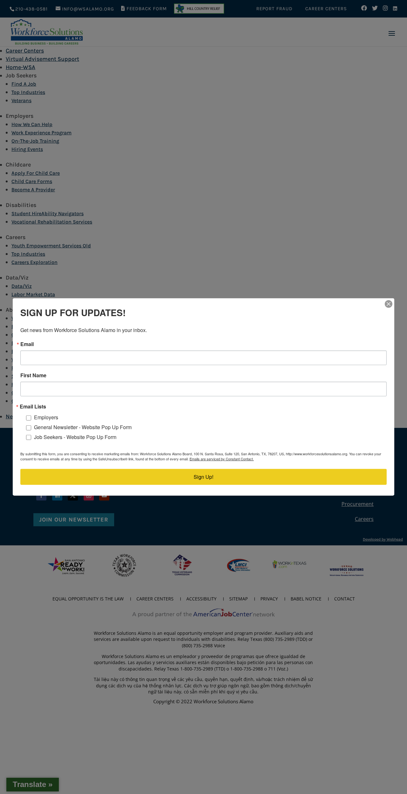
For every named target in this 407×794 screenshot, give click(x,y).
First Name (33, 375)
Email (27, 344)
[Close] (388, 304)
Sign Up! (203, 476)
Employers (46, 417)
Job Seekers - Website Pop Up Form (75, 437)
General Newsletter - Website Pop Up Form (83, 427)
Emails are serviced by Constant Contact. (222, 458)
